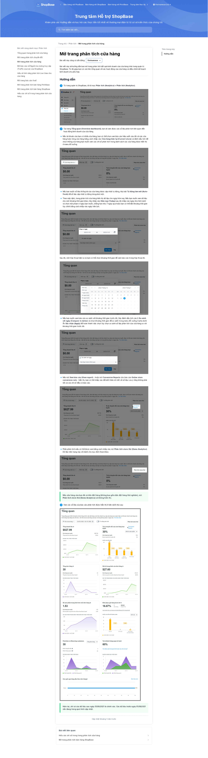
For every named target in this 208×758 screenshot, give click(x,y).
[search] (105, 30)
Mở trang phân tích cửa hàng (29, 62)
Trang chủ (62, 44)
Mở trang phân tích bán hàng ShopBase (33, 89)
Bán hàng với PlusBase (73, 4)
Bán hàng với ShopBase (95, 4)
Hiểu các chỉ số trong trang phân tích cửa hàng (34, 94)
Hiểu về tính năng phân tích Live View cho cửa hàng (34, 74)
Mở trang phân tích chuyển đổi (30, 57)
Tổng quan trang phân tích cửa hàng (32, 53)
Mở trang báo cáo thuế (26, 80)
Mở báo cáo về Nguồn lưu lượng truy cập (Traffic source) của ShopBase (34, 67)
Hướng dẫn (69, 79)
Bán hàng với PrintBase (118, 4)
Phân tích (72, 44)
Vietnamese (93, 60)
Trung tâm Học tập (138, 4)
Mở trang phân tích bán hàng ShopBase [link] (76, 740)
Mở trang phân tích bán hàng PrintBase (33, 85)
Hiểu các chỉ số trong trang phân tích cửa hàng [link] (79, 735)
